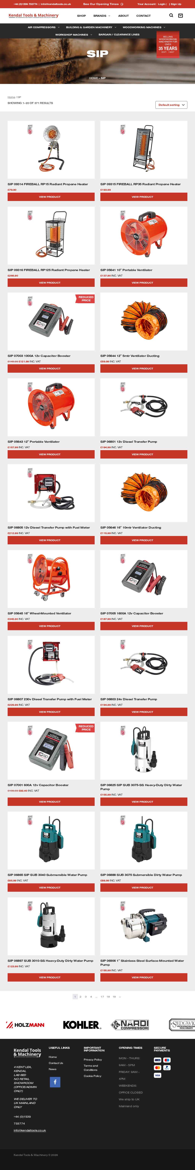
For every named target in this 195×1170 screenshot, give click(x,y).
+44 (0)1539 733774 (27, 4)
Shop (81, 16)
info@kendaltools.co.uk (56, 4)
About (123, 16)
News (52, 1069)
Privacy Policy (93, 1059)
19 (114, 996)
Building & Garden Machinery (89, 27)
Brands (100, 16)
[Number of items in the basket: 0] (181, 15)
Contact (143, 16)
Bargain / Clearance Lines (119, 34)
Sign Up (176, 4)
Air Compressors (42, 27)
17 (102, 996)
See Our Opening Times (101, 4)
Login (161, 4)
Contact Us (56, 1063)
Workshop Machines (71, 34)
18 (108, 996)
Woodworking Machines (142, 27)
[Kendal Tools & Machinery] (33, 16)
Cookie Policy (92, 1076)
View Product (49, 196)
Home (93, 78)
